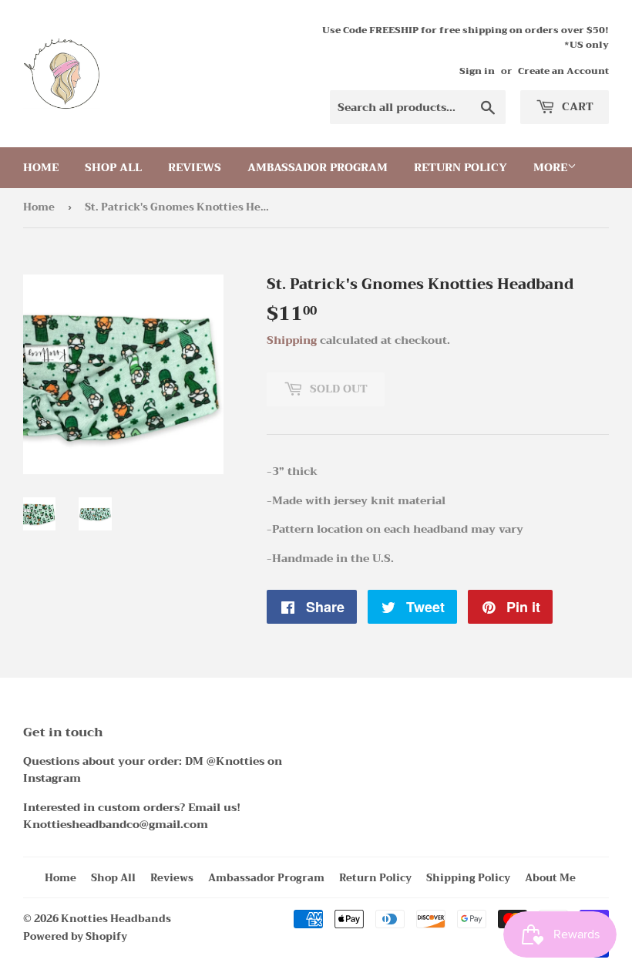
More (550, 167)
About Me (550, 878)
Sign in (477, 71)
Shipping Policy (468, 878)
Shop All (113, 167)
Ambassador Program (317, 167)
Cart (576, 106)
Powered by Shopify (75, 936)
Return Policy (460, 167)
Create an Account (563, 71)
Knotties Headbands (116, 919)
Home (41, 167)
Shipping (292, 340)
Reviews (194, 167)
